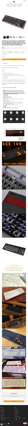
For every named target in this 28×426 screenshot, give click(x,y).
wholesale (14, 6)
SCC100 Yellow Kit (5, 54)
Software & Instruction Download (5, 417)
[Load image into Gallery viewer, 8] (17, 37)
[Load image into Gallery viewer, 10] (23, 37)
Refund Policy (16, 410)
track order (2, 416)
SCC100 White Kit (5, 51)
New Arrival (8, 5)
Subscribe (14, 401)
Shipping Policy (17, 411)
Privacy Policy (16, 409)
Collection (2, 410)
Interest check (14, 5)
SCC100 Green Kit (23, 51)
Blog (11, 6)
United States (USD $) (3, 423)
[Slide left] (2, 37)
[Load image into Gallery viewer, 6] (11, 37)
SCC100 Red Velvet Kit (16, 51)
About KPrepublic (3, 409)
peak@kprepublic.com (18, 416)
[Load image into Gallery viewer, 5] (7, 37)
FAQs (8, 6)
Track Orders (19, 5)
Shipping (3, 48)
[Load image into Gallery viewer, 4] (4, 37)
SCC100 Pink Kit (10, 51)
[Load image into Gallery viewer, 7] (14, 37)
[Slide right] (26, 37)
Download (19, 6)
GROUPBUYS (2, 411)
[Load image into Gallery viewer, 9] (20, 37)
